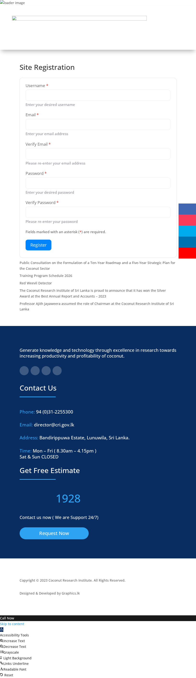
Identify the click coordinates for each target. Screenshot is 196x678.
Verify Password (42, 202)
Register (38, 245)
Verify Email (38, 144)
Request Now (54, 533)
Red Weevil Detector (36, 283)
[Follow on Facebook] (24, 370)
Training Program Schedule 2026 (46, 275)
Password (36, 173)
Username (37, 85)
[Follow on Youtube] (57, 370)
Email (32, 114)
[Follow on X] (46, 370)
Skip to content (12, 624)
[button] (1, 629)
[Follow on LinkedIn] (35, 370)
